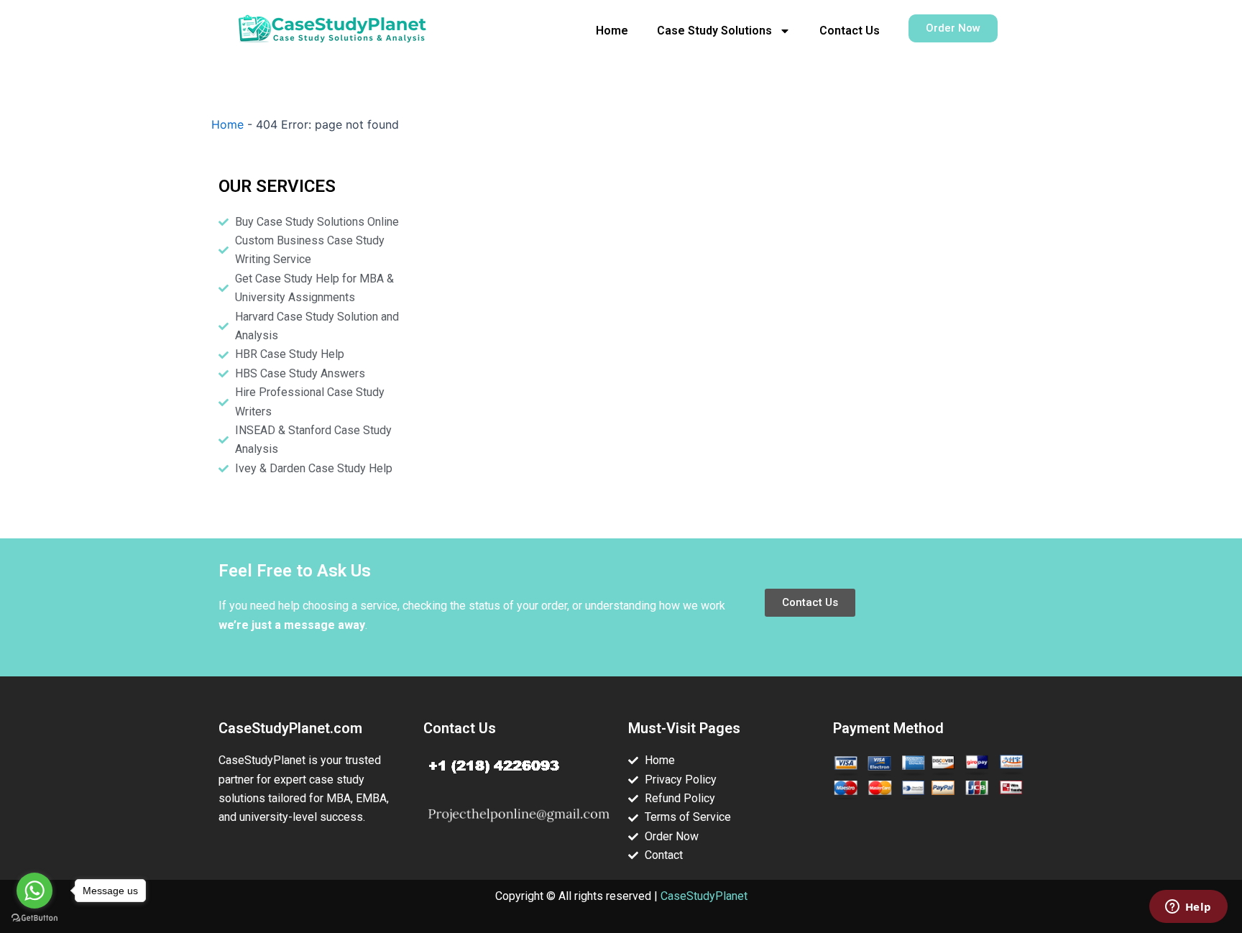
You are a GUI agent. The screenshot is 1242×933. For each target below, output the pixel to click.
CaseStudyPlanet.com (290, 728)
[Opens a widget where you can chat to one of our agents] (1188, 908)
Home (612, 30)
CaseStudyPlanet (704, 896)
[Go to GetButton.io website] (35, 918)
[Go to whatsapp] (34, 891)
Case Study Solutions (714, 30)
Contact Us (849, 30)
